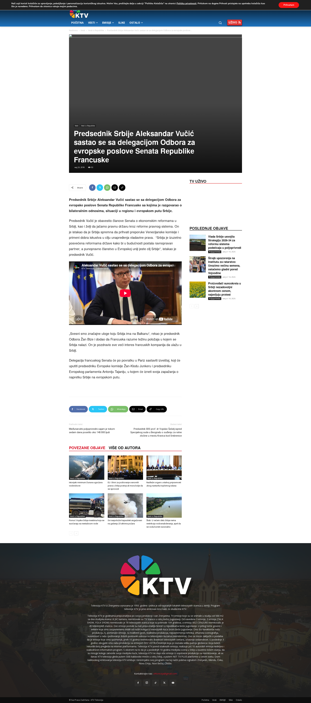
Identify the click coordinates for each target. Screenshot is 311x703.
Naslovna (73, 30)
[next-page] (76, 533)
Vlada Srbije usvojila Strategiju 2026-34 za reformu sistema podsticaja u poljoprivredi (224, 242)
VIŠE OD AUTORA (125, 447)
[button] (220, 23)
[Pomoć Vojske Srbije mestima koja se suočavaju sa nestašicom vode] (86, 505)
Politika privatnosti (186, 3)
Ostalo (239, 700)
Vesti (83, 30)
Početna (205, 700)
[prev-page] (71, 533)
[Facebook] (92, 187)
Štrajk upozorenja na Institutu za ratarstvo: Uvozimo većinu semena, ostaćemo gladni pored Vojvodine (224, 265)
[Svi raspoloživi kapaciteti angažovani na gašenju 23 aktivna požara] (125, 505)
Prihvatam (288, 4)
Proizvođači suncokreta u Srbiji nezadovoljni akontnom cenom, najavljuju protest (224, 288)
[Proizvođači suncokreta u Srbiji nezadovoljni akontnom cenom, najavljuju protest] (198, 290)
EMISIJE (223, 700)
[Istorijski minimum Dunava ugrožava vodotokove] (86, 467)
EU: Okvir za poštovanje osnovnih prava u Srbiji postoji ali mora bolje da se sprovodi (125, 485)
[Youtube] (173, 683)
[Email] (114, 187)
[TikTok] (155, 683)
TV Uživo (198, 181)
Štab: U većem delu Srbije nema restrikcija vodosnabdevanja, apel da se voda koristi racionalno (163, 523)
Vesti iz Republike (96, 30)
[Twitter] (100, 187)
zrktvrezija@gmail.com (165, 673)
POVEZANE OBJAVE (87, 447)
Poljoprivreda (214, 252)
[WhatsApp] (107, 187)
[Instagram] (147, 683)
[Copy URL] (122, 187)
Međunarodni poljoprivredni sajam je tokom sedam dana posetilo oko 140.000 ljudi (92, 430)
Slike (231, 700)
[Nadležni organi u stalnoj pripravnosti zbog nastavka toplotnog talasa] (164, 467)
